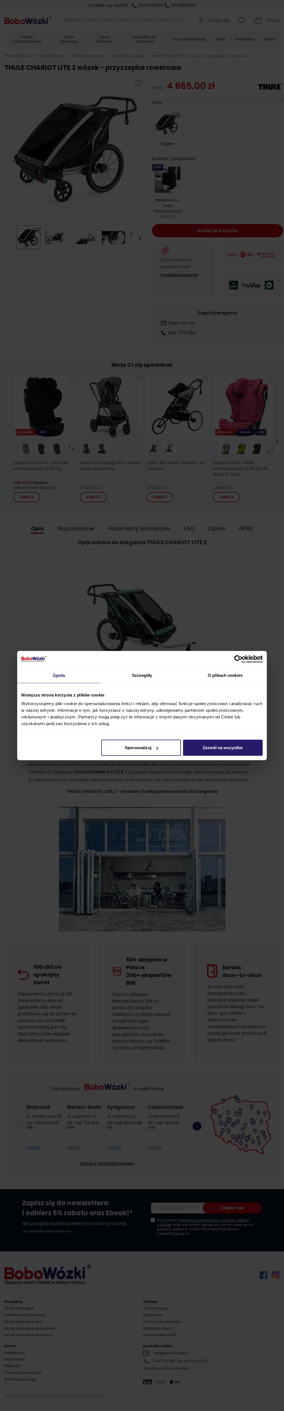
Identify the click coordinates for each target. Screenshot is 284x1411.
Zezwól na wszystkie (223, 747)
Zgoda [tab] (59, 675)
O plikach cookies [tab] (225, 675)
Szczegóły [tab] (142, 675)
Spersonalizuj (138, 747)
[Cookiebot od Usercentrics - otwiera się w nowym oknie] (238, 659)
